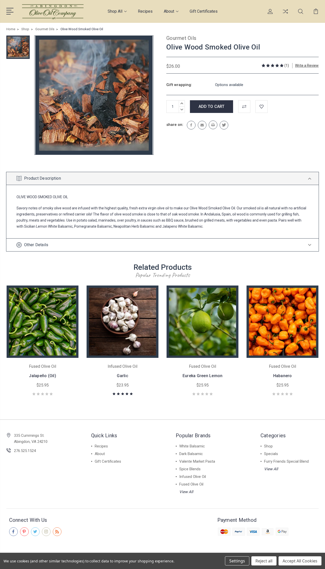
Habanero (282, 375)
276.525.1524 (25, 450)
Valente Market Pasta (197, 461)
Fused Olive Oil (191, 484)
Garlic (122, 375)
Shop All (115, 11)
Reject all (263, 561)
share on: (174, 124)
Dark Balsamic (191, 453)
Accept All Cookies (300, 561)
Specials (271, 453)
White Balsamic (192, 446)
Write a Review (307, 65)
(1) (286, 65)
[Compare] (285, 14)
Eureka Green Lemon (203, 375)
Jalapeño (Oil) (42, 375)
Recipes (145, 11)
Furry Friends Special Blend (286, 461)
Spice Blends (190, 469)
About (169, 11)
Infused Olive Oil (192, 476)
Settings (237, 561)
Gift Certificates (204, 11)
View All (186, 492)
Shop (268, 446)
